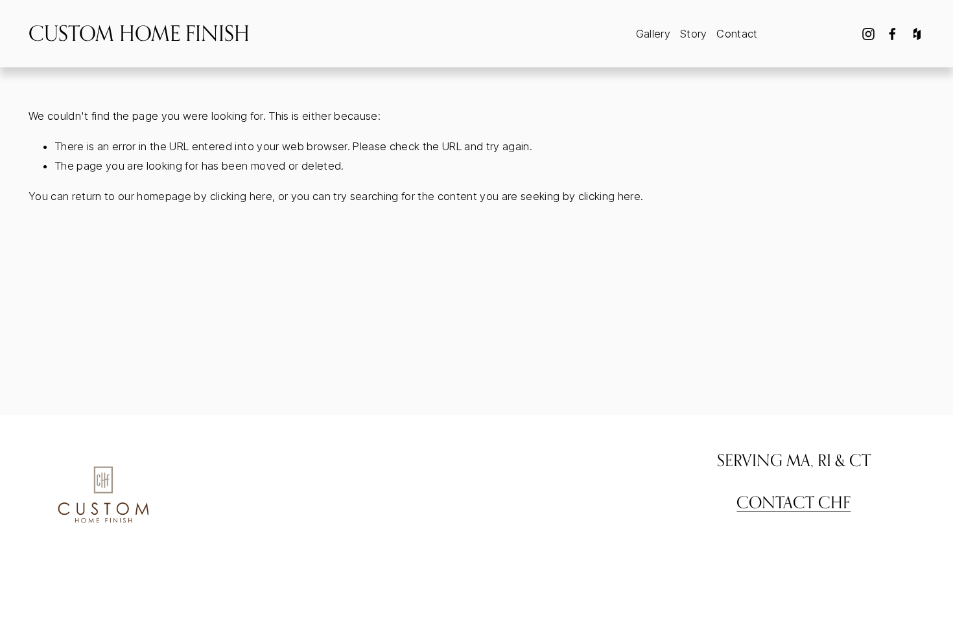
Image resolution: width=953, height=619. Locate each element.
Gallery (653, 33)
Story (693, 33)
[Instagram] (868, 34)
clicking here (241, 196)
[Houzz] (917, 34)
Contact (736, 33)
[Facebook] (892, 34)
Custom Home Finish (139, 33)
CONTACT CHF (793, 502)
